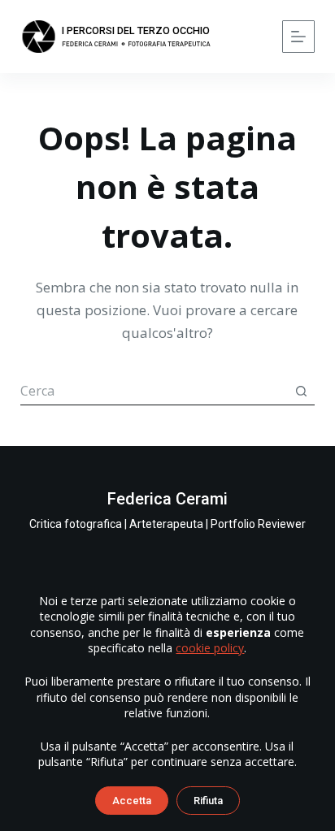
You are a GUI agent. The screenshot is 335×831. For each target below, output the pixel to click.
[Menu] (298, 36)
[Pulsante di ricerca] (301, 391)
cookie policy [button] (210, 648)
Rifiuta (208, 800)
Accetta (131, 800)
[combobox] (154, 391)
